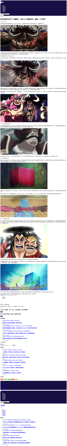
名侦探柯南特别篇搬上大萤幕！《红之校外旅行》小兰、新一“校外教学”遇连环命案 (19, 328)
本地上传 (14, 345)
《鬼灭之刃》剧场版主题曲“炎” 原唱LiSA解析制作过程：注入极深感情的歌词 (18, 333)
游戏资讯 (3, 11)
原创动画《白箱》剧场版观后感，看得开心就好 (12, 322)
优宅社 (4, 381)
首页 (3, 5)
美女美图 (16, 379)
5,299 (7, 335)
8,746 (7, 444)
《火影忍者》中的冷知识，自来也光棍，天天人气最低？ (14, 351)
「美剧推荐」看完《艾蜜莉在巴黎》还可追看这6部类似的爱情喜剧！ (16, 442)
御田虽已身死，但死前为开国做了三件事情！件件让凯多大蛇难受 (15, 357)
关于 (13, 381)
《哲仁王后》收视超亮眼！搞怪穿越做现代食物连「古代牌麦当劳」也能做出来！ (19, 422)
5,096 (7, 329)
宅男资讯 (3, 10)
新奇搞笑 (3, 6)
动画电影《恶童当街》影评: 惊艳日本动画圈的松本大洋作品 (14, 338)
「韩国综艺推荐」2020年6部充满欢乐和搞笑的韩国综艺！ (14, 432)
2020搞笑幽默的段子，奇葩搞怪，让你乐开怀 (11, 372)
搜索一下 (2, 15)
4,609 (7, 434)
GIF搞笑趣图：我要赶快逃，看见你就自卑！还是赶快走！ (14, 362)
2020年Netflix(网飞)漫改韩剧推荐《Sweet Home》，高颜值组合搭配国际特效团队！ (19, 427)
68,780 (7, 429)
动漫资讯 (3, 7)
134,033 (8, 324)
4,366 (7, 340)
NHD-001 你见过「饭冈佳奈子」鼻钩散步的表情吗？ (13, 367)
